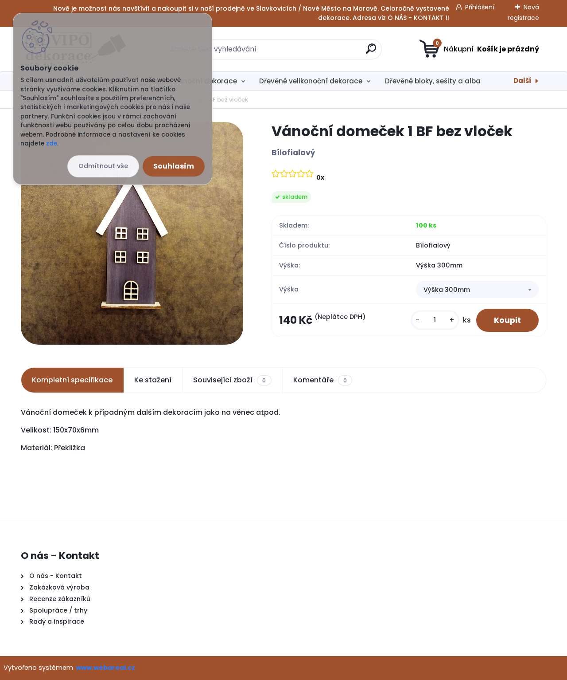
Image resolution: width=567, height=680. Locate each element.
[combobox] (477, 290)
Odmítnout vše (103, 165)
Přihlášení (479, 7)
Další (522, 80)
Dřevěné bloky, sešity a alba (433, 81)
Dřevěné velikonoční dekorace (310, 81)
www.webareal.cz (105, 667)
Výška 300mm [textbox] (446, 289)
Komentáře (320, 380)
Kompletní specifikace (72, 380)
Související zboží (229, 380)
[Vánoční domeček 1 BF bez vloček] (132, 233)
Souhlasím (173, 166)
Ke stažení (152, 380)
